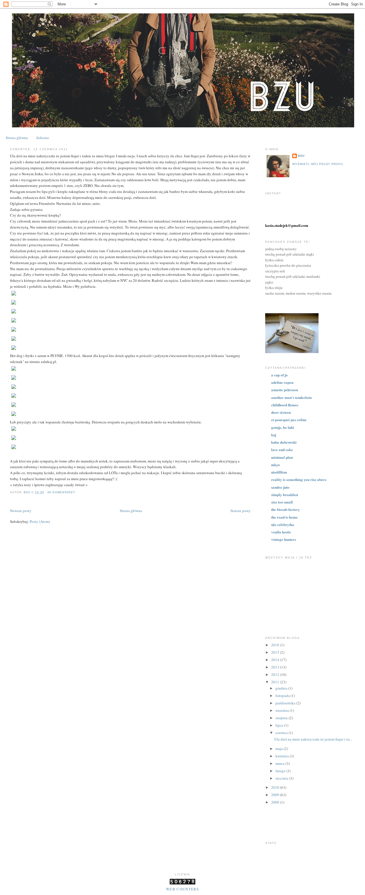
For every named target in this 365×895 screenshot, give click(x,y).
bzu (301, 155)
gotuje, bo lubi (282, 427)
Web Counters (182, 889)
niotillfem (279, 472)
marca (280, 763)
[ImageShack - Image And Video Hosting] (13, 295)
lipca (279, 725)
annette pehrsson (284, 389)
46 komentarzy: (62, 492)
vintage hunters (283, 539)
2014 (275, 659)
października (285, 703)
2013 (275, 667)
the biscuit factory (285, 509)
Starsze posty (240, 510)
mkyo (275, 464)
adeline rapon (282, 382)
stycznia (282, 778)
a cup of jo (279, 375)
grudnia (281, 688)
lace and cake (282, 449)
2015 (275, 652)
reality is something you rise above (299, 479)
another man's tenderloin (291, 397)
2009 (275, 794)
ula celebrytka (282, 524)
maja (279, 748)
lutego (280, 770)
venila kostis (281, 532)
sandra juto (280, 487)
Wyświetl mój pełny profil (318, 164)
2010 (275, 787)
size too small (282, 502)
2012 (275, 674)
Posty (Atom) (40, 521)
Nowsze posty (20, 510)
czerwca (282, 732)
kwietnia (282, 756)
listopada (283, 695)
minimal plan (282, 457)
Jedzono (42, 137)
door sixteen (281, 412)
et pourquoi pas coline (289, 419)
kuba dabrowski (284, 442)
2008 (275, 802)
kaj (273, 434)
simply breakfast (284, 494)
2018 (275, 644)
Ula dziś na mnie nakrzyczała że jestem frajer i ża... (313, 739)
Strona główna (17, 137)
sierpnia (282, 717)
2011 (275, 681)
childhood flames (284, 404)
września (282, 710)
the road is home (284, 517)
